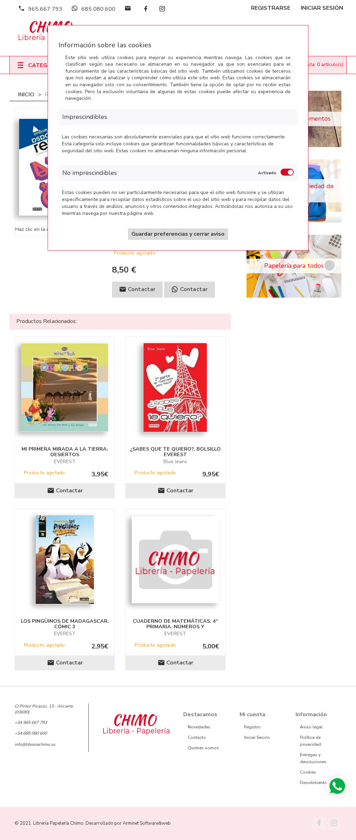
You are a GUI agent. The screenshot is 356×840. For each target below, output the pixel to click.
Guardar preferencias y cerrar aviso (178, 234)
